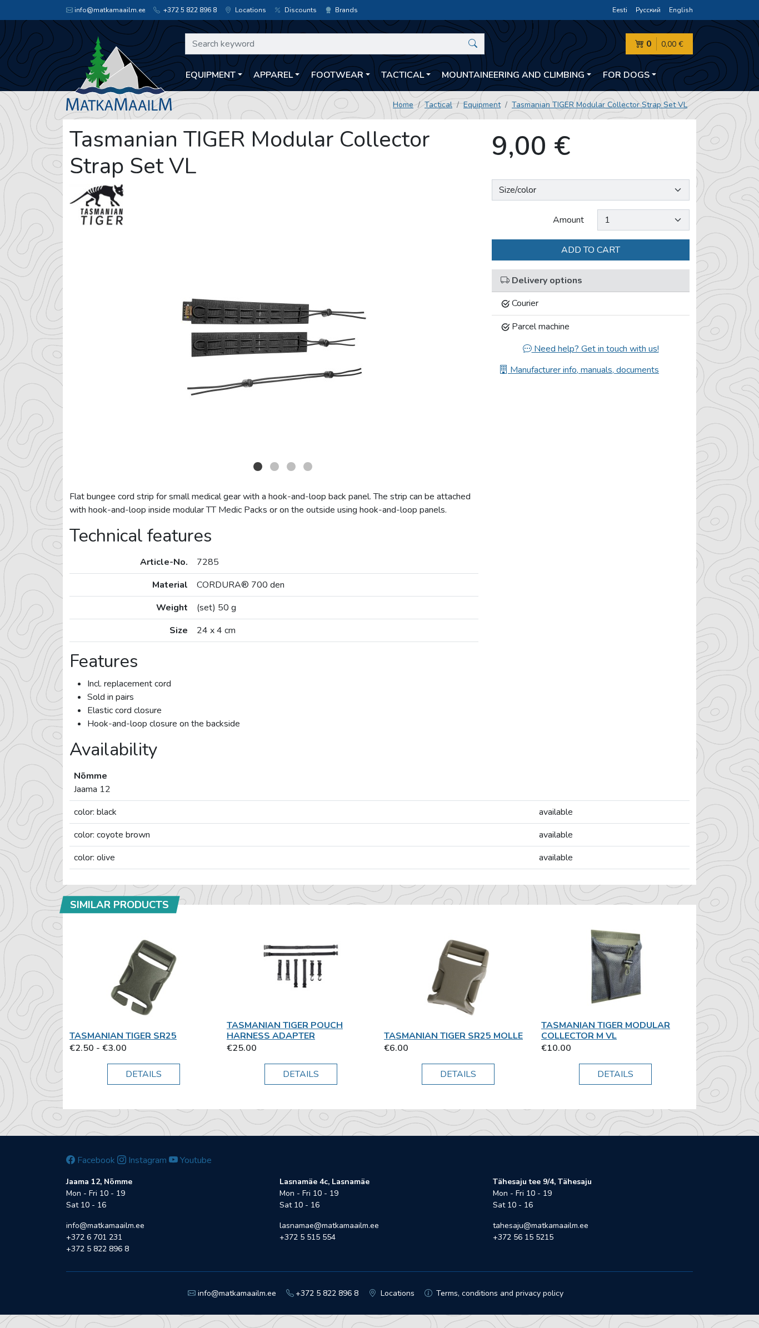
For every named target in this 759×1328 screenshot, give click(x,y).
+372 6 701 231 (94, 1237)
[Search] (473, 43)
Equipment (482, 104)
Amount (568, 220)
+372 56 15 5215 (523, 1237)
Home (403, 104)
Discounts (300, 10)
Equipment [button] (211, 75)
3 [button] (291, 466)
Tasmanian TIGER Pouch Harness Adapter (285, 1030)
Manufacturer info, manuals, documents (583, 370)
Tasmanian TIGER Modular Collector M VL (605, 1030)
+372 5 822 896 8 (189, 10)
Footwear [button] (337, 75)
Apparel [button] (273, 75)
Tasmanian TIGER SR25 (123, 1036)
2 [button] (274, 466)
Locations (249, 10)
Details (144, 1074)
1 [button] (257, 466)
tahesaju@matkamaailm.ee (540, 1225)
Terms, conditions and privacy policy (498, 1293)
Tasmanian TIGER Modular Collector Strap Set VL (599, 104)
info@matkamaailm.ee (109, 10)
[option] (274, 346)
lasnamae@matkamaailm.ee (329, 1225)
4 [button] (307, 466)
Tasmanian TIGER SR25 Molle (453, 1036)
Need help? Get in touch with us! (595, 349)
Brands (345, 10)
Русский (648, 10)
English (681, 10)
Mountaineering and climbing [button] (513, 75)
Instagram (146, 1160)
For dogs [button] (626, 75)
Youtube (195, 1160)
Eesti (619, 10)
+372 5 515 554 (307, 1237)
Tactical (438, 104)
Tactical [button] (402, 75)
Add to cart (590, 250)
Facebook (95, 1160)
